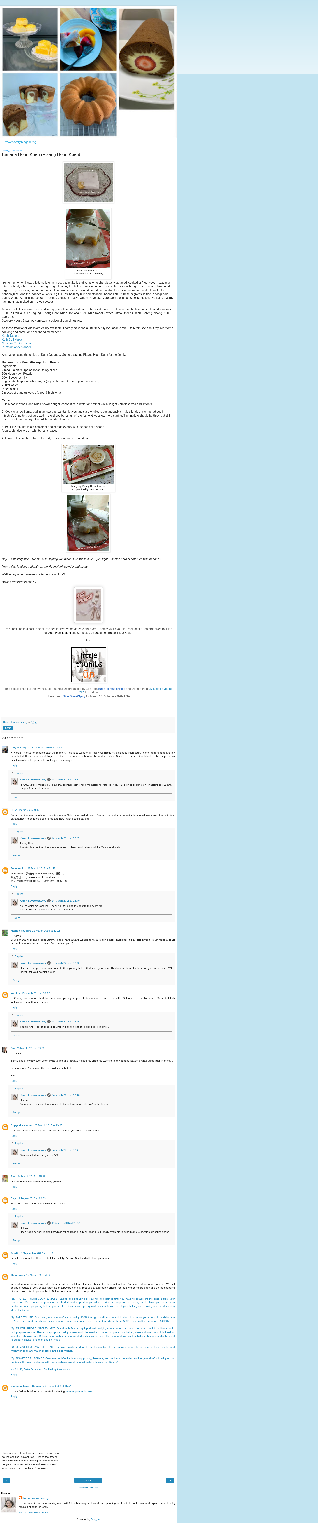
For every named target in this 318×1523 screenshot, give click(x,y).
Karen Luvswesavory (33, 779)
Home (88, 1480)
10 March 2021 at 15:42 (40, 1274)
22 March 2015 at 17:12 (29, 809)
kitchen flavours (21, 930)
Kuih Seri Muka (12, 339)
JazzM (14, 1253)
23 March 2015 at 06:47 (36, 993)
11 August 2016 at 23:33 (31, 1198)
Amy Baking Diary (22, 747)
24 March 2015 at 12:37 (66, 779)
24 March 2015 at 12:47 (66, 1150)
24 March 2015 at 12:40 (66, 900)
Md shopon (18, 1274)
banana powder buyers (79, 1391)
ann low (16, 993)
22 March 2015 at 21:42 (41, 868)
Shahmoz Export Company (27, 1385)
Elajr (13, 1198)
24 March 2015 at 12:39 (66, 838)
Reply (14, 765)
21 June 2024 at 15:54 (58, 1385)
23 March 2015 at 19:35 (48, 1125)
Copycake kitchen (22, 1125)
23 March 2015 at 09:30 (31, 1048)
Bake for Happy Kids (111, 688)
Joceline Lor (18, 868)
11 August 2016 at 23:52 (66, 1222)
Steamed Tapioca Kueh (17, 343)
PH (12, 809)
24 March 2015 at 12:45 (66, 1021)
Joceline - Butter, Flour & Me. (113, 632)
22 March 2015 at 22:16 (46, 930)
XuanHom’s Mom (59, 632)
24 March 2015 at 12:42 (66, 962)
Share (8, 728)
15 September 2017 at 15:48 (36, 1253)
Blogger (95, 1519)
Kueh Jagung (10, 335)
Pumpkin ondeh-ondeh (17, 347)
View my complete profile (33, 1511)
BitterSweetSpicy (74, 696)
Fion (13, 1176)
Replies (19, 772)
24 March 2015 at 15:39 (31, 1176)
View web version (88, 1487)
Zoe (13, 1048)
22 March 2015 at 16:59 (48, 747)
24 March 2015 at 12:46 (66, 1095)
